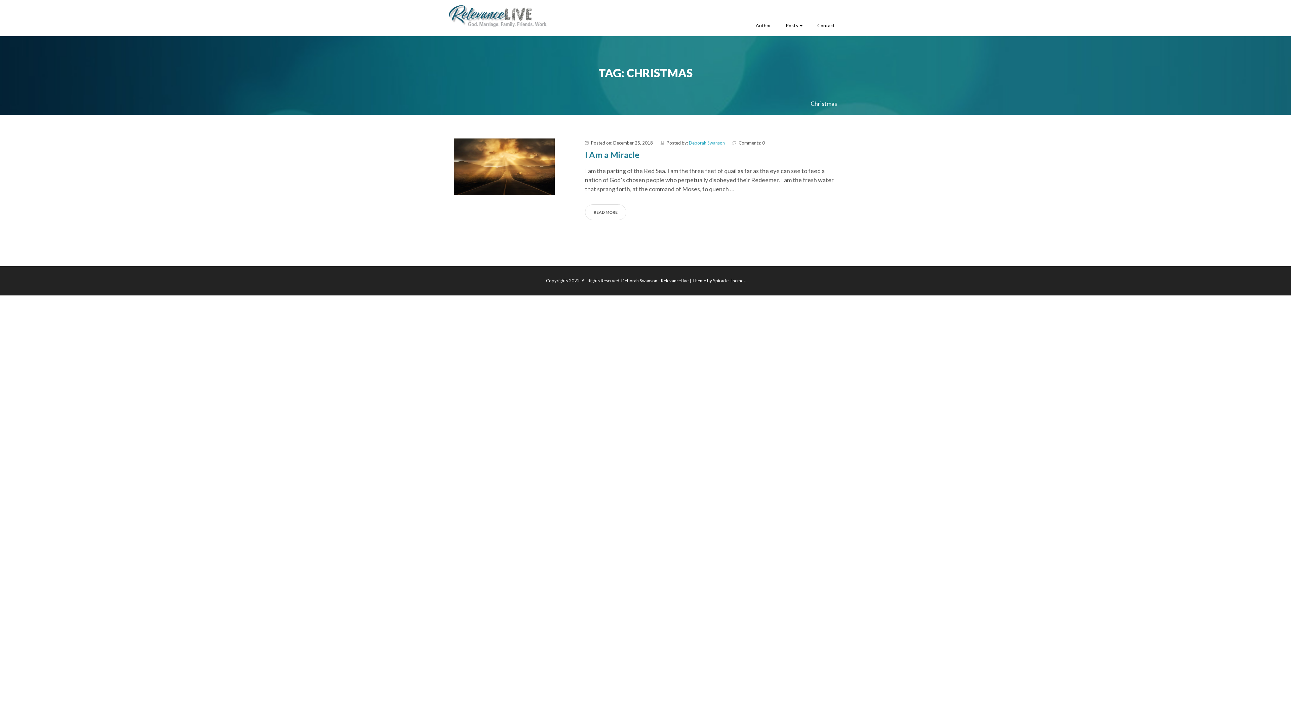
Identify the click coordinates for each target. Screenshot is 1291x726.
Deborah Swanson (707, 143)
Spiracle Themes (729, 280)
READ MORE (606, 212)
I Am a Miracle (612, 155)
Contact (826, 25)
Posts (792, 25)
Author (763, 25)
